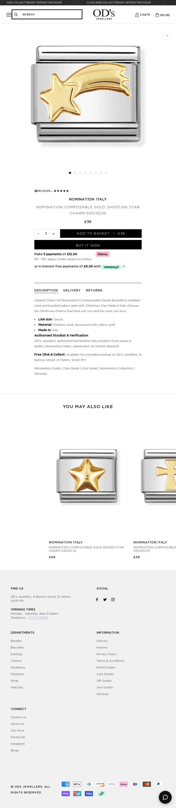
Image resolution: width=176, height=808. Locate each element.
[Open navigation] (9, 14)
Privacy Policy (107, 654)
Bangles (16, 640)
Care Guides (105, 673)
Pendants (17, 673)
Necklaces (18, 667)
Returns (102, 647)
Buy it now (88, 245)
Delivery (102, 640)
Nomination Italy (88, 199)
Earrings (16, 654)
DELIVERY (72, 290)
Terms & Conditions (110, 660)
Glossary (40, 373)
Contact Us (19, 717)
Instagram (18, 743)
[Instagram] (113, 598)
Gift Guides (104, 680)
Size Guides (105, 687)
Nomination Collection (116, 368)
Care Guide (71, 368)
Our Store (17, 730)
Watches (17, 687)
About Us (17, 723)
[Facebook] (97, 598)
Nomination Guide (47, 368)
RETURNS (94, 290)
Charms (16, 660)
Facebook (18, 737)
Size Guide (89, 368)
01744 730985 (38, 617)
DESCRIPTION (46, 290)
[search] (51, 14)
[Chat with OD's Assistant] (165, 797)
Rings (14, 680)
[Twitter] (105, 598)
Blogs (15, 750)
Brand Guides (106, 667)
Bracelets (17, 647)
